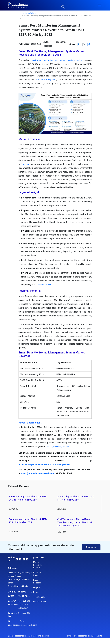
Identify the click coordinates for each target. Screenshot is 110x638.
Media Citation (39, 602)
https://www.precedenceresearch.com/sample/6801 (45, 464)
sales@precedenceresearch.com (37, 473)
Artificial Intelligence (45, 79)
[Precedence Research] (18, 5)
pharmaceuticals (43, 284)
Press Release (30, 13)
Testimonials (39, 597)
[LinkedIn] (79, 44)
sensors (26, 164)
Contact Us (91, 547)
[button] (99, 5)
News (35, 592)
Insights (36, 587)
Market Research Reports (37, 565)
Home (21, 13)
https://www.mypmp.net (58, 446)
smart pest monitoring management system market (56, 60)
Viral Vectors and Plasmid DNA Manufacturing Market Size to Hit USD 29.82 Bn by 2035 (75, 522)
